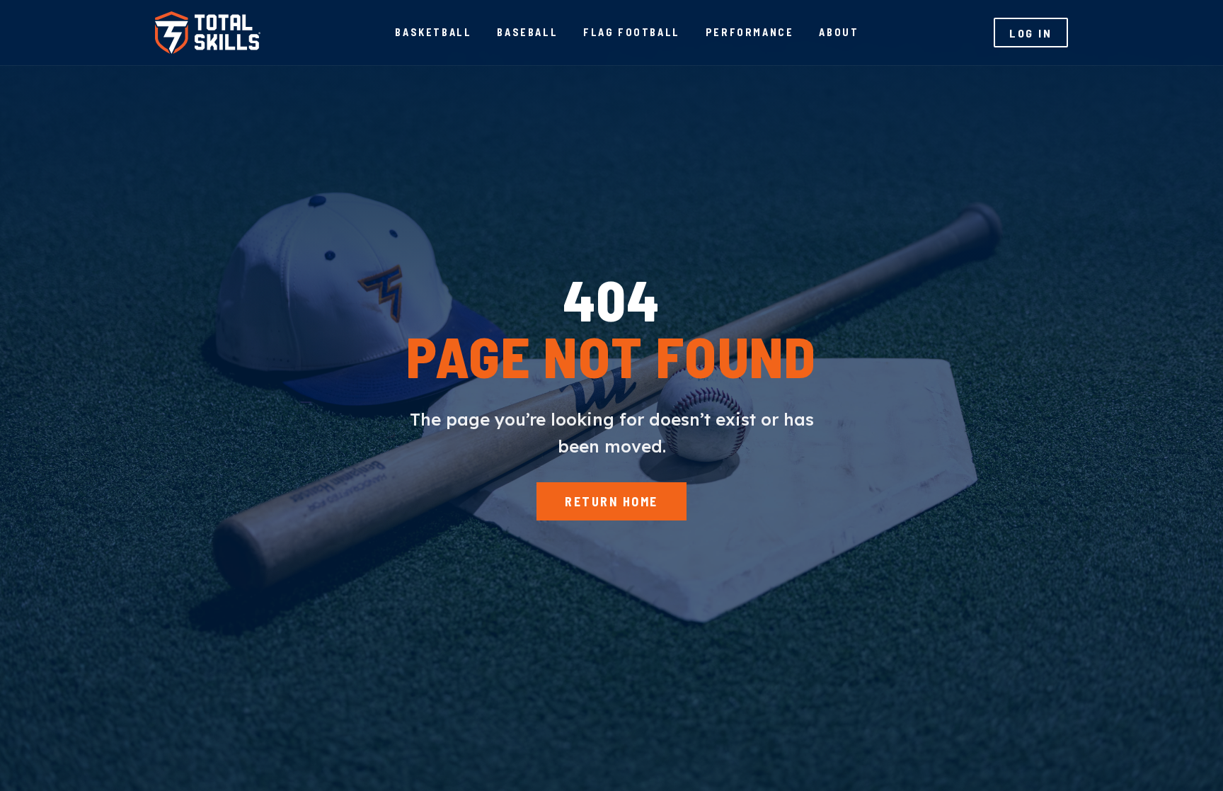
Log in (1030, 33)
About (839, 32)
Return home (611, 501)
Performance (750, 32)
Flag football (631, 32)
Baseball (527, 32)
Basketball (433, 32)
